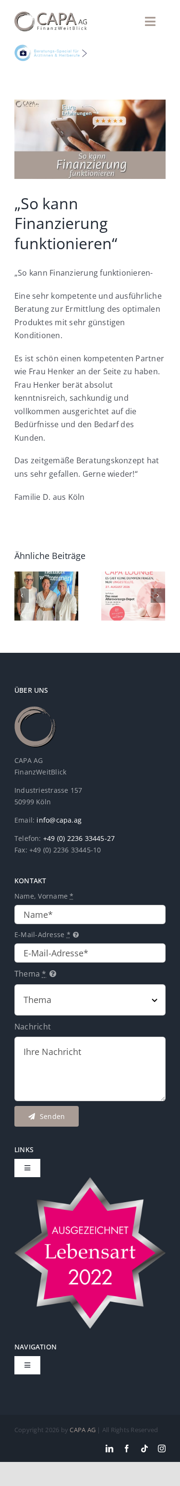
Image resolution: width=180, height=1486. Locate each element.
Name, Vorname (44, 896)
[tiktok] (144, 1448)
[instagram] (162, 1448)
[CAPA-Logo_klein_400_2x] (50, 15)
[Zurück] (21, 595)
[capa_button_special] (50, 48)
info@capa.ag (59, 820)
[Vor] (158, 595)
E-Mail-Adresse (42, 934)
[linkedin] (109, 1448)
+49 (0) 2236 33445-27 (79, 838)
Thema (30, 973)
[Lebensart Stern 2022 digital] (90, 1181)
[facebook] (127, 1448)
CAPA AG (83, 1429)
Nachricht (32, 1026)
